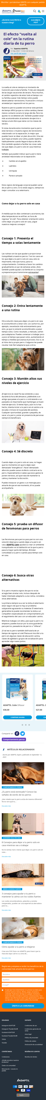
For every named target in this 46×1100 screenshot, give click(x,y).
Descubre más (6, 806)
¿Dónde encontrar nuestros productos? (10, 1061)
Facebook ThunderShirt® (9, 1036)
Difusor (13, 705)
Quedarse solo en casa (12, 838)
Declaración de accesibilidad (34, 1044)
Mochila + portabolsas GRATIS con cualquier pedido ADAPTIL (23, 3)
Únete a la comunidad (8, 1065)
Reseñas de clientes (31, 1057)
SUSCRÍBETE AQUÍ (35, 21)
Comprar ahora (18, 717)
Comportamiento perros (14, 739)
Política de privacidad (31, 1038)
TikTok (4, 1039)
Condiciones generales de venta (33, 1030)
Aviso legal (28, 1034)
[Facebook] (17, 733)
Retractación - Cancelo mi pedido (10, 1070)
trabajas (5, 149)
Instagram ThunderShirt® (10, 1029)
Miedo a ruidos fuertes (12, 889)
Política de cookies (30, 1041)
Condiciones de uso (31, 1025)
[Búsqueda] (34, 11)
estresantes (33, 272)
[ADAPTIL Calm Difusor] (17, 689)
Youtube (4, 1043)
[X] (22, 733)
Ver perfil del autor (19, 53)
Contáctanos (6, 1057)
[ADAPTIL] (23, 1080)
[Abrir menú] (43, 11)
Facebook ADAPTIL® (8, 1032)
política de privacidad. (31, 1000)
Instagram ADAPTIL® (8, 1025)
